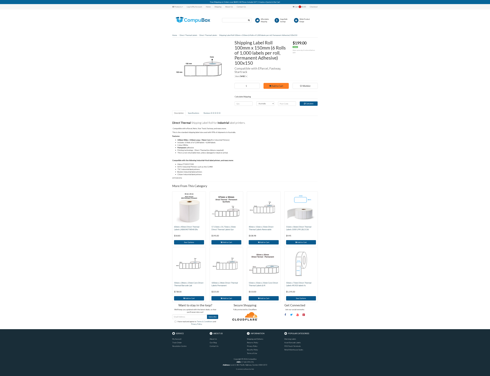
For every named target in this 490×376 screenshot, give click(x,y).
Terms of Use (252, 353)
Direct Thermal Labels (188, 35)
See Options (189, 242)
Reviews (207, 113)
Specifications (193, 113)
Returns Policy (252, 342)
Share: (237, 76)
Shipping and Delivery (255, 339)
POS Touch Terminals (292, 346)
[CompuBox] (195, 20)
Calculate (309, 103)
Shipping (218, 7)
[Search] (249, 20)
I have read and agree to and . (196, 322)
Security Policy (252, 350)
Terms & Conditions (205, 321)
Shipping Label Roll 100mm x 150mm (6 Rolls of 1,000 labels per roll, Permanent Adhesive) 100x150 (258, 35)
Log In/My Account (194, 7)
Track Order (177, 342)
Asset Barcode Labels (292, 342)
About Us (229, 7)
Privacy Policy (196, 324)
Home (208, 7)
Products (178, 7)
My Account (176, 339)
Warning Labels (290, 339)
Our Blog (213, 342)
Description (179, 113)
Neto (252, 369)
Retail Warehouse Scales (293, 350)
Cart (300, 7)
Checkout (314, 7)
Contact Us (241, 7)
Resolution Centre (179, 346)
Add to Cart (277, 85)
